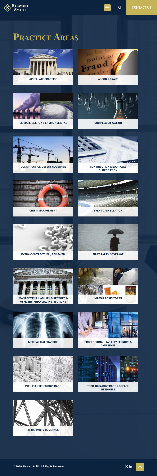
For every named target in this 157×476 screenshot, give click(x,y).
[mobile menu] (107, 7)
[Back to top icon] (140, 467)
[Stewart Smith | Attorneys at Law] (16, 7)
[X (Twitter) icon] (126, 466)
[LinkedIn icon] (130, 466)
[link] (43, 67)
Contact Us (141, 7)
